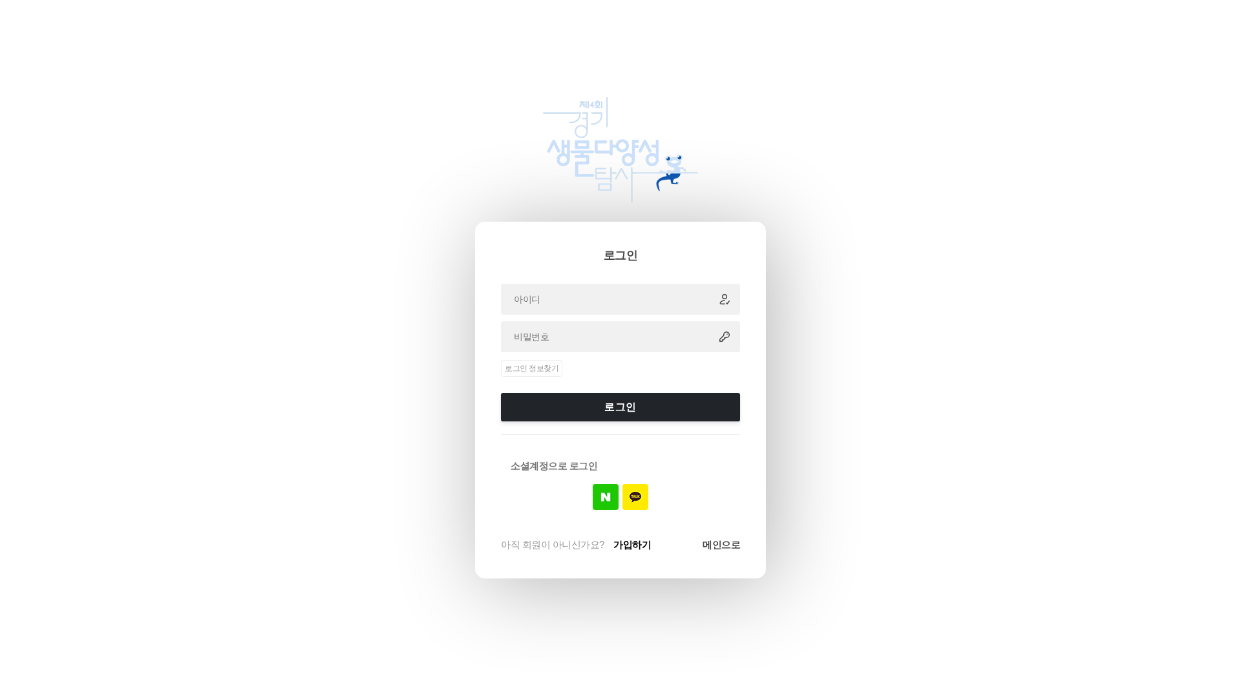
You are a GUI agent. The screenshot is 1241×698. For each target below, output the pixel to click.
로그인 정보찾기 (531, 368)
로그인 (620, 406)
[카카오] (635, 497)
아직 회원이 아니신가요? (576, 544)
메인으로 (721, 544)
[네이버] (606, 497)
